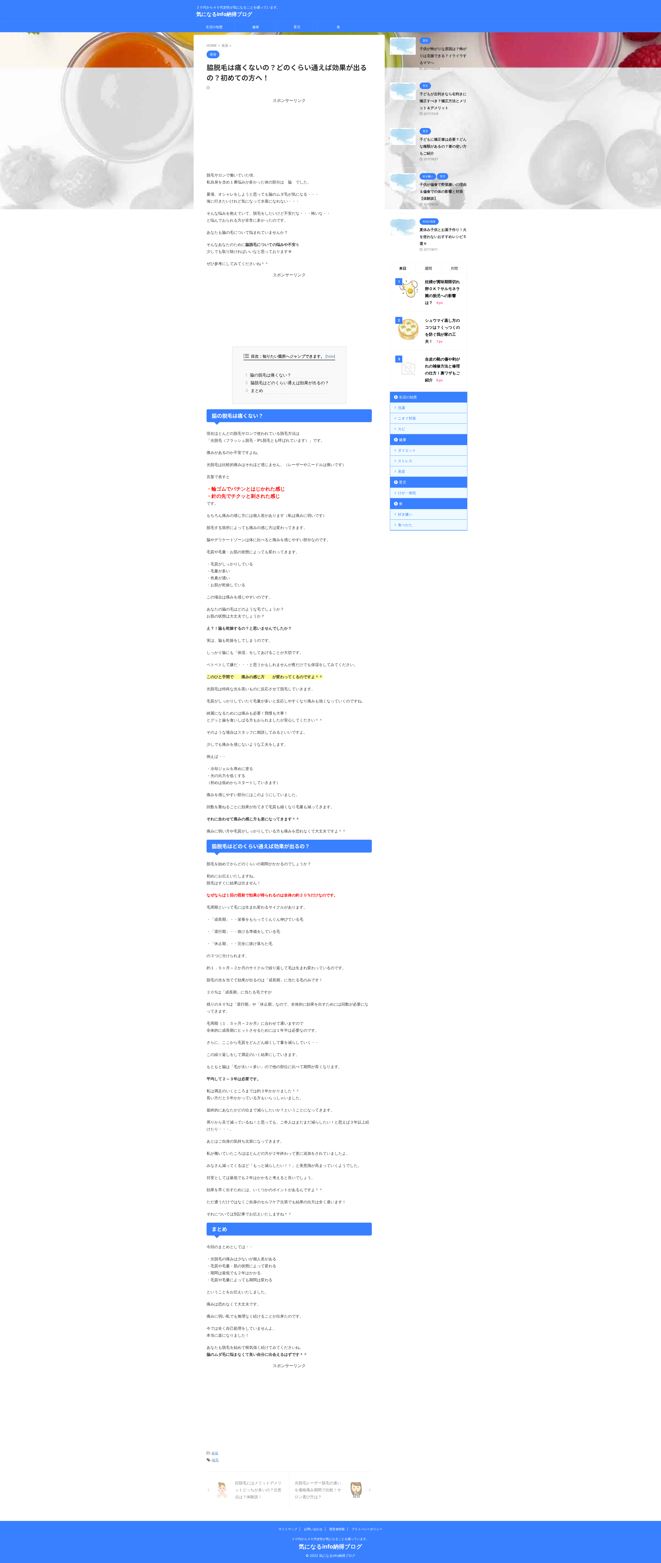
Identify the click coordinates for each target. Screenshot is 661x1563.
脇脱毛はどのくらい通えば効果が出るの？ (289, 382)
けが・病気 (407, 493)
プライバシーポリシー (366, 1529)
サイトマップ (288, 1529)
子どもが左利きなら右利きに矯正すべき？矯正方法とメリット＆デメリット (443, 101)
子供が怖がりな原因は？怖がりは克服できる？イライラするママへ (443, 55)
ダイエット (407, 450)
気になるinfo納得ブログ (224, 14)
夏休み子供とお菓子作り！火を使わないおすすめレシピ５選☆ (443, 236)
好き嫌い (405, 514)
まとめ (256, 390)
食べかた (405, 525)
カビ (401, 429)
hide (330, 356)
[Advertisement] (289, 135)
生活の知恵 (214, 27)
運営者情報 (337, 1529)
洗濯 (401, 407)
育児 (297, 27)
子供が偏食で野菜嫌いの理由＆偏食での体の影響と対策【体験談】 (443, 191)
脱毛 (215, 1460)
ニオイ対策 (407, 418)
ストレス (405, 461)
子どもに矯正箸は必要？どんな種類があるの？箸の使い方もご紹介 (443, 146)
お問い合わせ (313, 1529)
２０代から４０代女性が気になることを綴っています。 (330, 1539)
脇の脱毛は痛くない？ (270, 375)
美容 (214, 1453)
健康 (255, 27)
